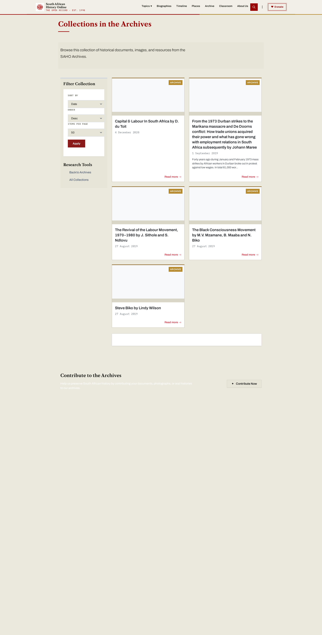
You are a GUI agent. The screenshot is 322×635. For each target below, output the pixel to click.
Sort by (73, 95)
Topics (147, 6)
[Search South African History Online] (254, 7)
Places (196, 6)
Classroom (225, 6)
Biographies (164, 6)
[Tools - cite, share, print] (262, 7)
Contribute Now (244, 383)
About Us (242, 6)
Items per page (78, 123)
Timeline (181, 6)
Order (71, 109)
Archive (209, 6)
